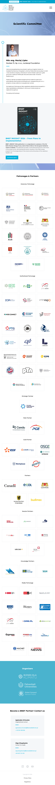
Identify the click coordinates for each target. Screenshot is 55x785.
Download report (12, 157)
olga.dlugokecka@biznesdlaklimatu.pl (25, 750)
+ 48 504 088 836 (20, 730)
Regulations (27, 781)
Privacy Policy (27, 778)
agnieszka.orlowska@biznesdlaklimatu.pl (26, 727)
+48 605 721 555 (19, 753)
